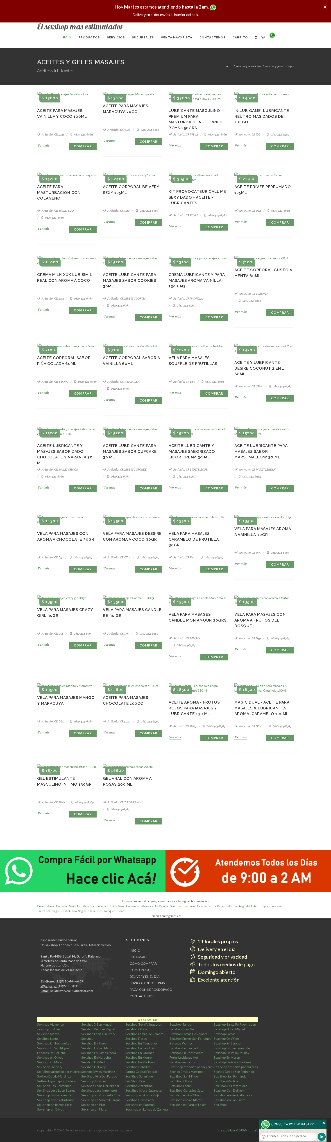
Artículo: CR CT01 (118, 557)
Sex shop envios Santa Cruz (100, 1095)
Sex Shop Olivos (181, 1081)
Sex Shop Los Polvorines (54, 1086)
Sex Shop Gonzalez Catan (187, 1090)
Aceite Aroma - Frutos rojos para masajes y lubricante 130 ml (194, 708)
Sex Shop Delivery (49, 1067)
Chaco (121, 911)
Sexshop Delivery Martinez (232, 1062)
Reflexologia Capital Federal (56, 1081)
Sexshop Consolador (139, 1100)
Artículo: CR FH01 (53, 802)
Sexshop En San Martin (97, 1048)
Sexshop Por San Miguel (98, 1029)
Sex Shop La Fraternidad (230, 1086)
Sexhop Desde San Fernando (234, 1071)
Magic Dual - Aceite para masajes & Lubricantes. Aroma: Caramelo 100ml (261, 708)
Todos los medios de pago (226, 964)
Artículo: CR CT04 (250, 386)
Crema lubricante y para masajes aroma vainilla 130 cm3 (197, 280)
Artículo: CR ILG (249, 134)
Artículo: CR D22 (249, 211)
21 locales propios (217, 941)
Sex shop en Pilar (93, 1104)
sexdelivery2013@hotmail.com (71, 991)
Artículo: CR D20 (118, 211)
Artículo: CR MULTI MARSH (257, 469)
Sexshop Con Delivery (229, 1090)
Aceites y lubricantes (248, 66)
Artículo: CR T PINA (54, 382)
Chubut (65, 911)
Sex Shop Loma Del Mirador (100, 1086)
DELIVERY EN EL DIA (145, 976)
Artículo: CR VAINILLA (187, 298)
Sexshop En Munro (138, 1057)
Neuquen (109, 911)
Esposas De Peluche (51, 1053)
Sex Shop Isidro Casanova (143, 1090)
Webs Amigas (147, 1020)
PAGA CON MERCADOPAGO (151, 989)
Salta (229, 906)
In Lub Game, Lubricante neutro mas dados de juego (261, 116)
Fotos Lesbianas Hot (184, 1057)
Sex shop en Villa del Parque (101, 1100)
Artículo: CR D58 (52, 633)
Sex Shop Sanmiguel (139, 1076)
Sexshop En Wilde (226, 1038)
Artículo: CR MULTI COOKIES (126, 298)
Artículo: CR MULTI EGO (57, 211)
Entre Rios (117, 906)
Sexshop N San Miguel (229, 1029)
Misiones (147, 906)
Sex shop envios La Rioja (142, 1095)
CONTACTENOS (142, 996)
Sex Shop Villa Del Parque (99, 1076)
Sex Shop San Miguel (184, 1076)
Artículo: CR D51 (183, 557)
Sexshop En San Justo (140, 1048)
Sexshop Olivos (136, 1029)
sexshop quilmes (49, 1029)
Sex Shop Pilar (135, 1081)
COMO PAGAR (141, 970)
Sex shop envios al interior (55, 1100)
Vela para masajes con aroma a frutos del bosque (260, 620)
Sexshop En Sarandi (227, 1043)
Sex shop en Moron (94, 1109)
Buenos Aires (45, 906)
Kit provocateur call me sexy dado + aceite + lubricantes (197, 197)
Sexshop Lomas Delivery (98, 1034)
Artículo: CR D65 (183, 382)
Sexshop (87, 1038)
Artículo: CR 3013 (52, 298)
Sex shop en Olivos (50, 1109)
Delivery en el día (216, 949)
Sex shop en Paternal (140, 1104)
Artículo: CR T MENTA (253, 294)
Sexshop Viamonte (50, 1024)
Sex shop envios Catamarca (233, 1095)
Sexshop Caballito (138, 1067)
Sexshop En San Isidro (185, 1048)
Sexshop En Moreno (51, 1062)
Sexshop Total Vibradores (143, 1024)
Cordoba (61, 906)
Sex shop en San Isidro (229, 1100)
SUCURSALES (140, 957)
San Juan (189, 906)
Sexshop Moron (48, 1034)
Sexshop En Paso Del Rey (231, 1053)
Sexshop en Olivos (50, 1057)
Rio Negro (79, 911)
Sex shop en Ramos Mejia (55, 1104)
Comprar (83, 146)
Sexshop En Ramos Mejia (98, 1053)
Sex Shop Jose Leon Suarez (56, 1090)
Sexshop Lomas (225, 1034)
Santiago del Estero (246, 906)
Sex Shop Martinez (227, 1081)
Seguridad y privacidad (222, 957)
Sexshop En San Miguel (53, 1048)
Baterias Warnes (181, 1043)
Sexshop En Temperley (141, 1043)
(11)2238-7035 (68, 986)
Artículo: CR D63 (118, 633)
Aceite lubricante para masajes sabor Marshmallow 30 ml (261, 451)
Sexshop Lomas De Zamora (144, 1034)
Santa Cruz (95, 911)
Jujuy (264, 906)
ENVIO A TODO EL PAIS (147, 983)
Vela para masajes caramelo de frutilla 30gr (194, 539)
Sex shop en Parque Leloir (188, 1104)
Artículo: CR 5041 (52, 134)
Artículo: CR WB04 (185, 134)
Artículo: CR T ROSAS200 (124, 802)
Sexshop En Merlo (94, 1062)
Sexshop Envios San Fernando (190, 1038)
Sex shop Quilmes (94, 1081)
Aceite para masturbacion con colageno (59, 192)
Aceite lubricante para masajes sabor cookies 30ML (129, 280)
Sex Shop (220, 1104)
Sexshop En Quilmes (139, 1053)
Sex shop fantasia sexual (54, 1095)
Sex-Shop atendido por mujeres (192, 1067)
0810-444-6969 (83, 134)
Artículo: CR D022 (250, 726)
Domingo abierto (216, 972)
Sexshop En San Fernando (232, 1048)
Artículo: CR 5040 (118, 721)
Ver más (43, 145)
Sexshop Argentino (139, 1086)
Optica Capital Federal (141, 1071)
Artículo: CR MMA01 (186, 638)
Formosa (275, 906)
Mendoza (88, 906)
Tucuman (102, 906)
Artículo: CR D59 (249, 638)
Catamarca (203, 906)
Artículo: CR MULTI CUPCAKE (127, 469)
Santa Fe (74, 906)
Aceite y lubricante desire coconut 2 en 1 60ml (259, 368)
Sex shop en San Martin (186, 1100)
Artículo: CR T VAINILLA (123, 382)
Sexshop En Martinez (140, 1062)
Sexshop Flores (136, 1038)
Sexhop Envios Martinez (98, 1071)
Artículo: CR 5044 (118, 130)
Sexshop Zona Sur (182, 1029)
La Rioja (218, 906)
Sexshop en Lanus (182, 1062)
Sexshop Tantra (181, 1024)
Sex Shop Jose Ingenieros (99, 1090)
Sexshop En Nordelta (96, 1057)
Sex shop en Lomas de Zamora (146, 1109)
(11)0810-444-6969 (69, 981)
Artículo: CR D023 (184, 726)
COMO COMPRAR (143, 963)
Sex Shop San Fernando (230, 1076)
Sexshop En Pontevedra (186, 1053)
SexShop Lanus (48, 1038)
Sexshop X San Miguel (96, 1024)
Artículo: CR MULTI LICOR (190, 469)
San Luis (175, 906)
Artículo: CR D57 (52, 557)
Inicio (229, 66)
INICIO (135, 950)
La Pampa (161, 906)
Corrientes (132, 906)
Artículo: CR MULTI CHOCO (59, 469)
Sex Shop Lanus (181, 1086)
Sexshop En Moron (227, 1057)
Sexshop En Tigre (93, 1043)
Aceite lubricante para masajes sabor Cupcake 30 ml (130, 451)
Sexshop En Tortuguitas (54, 1043)
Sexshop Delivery (93, 1067)
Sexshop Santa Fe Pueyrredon (235, 1024)
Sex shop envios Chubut (187, 1095)
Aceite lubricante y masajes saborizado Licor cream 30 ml (192, 451)
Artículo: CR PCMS (185, 215)
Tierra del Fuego (48, 911)
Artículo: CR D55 (249, 553)
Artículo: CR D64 (52, 721)
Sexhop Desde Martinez (54, 1076)
